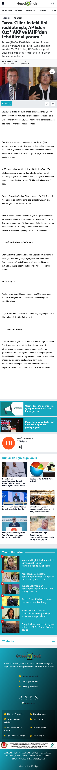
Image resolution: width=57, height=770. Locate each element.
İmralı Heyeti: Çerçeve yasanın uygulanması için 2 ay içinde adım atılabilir (42, 509)
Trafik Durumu (39, 719)
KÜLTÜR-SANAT (13, 755)
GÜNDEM (7, 10)
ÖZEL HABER (46, 752)
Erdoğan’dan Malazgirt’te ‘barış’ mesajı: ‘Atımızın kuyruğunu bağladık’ (13, 534)
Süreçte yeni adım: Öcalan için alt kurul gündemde (14, 508)
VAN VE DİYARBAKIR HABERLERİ (36, 755)
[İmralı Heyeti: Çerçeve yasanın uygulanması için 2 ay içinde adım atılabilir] (42, 497)
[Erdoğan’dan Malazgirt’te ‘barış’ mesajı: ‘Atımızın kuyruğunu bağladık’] (14, 523)
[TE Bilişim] (8, 442)
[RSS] (36, 697)
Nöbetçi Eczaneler (15, 714)
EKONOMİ (30, 10)
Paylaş (8, 103)
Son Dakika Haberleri (16, 735)
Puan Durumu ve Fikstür (13, 729)
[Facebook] (21, 697)
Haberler (6, 18)
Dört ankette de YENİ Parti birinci (41, 480)
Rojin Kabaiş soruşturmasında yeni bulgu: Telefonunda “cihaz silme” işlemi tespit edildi (14, 482)
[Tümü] (53, 641)
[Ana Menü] (3, 3)
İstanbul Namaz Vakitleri (12, 721)
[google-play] (28, 704)
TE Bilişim (22, 441)
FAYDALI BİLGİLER (37, 758)
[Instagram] (31, 697)
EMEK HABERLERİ (20, 758)
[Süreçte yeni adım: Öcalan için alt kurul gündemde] (14, 497)
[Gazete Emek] (27, 3)
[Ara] (52, 3)
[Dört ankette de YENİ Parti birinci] (42, 469)
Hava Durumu (39, 714)
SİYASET (43, 10)
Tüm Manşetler (39, 727)
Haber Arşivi (38, 735)
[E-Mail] (19, 447)
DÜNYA (18, 10)
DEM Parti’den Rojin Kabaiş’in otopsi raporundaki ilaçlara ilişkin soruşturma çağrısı (42, 536)
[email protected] (30, 676)
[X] (26, 697)
